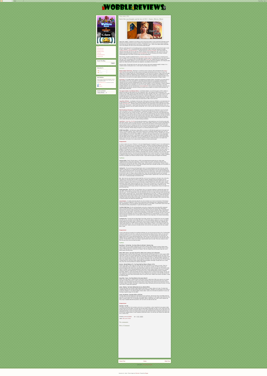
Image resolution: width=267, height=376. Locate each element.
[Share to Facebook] (141, 316)
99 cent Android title (143, 53)
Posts (100, 70)
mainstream (149, 50)
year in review (128, 318)
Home (144, 361)
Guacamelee (122, 79)
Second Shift (148, 59)
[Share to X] (139, 316)
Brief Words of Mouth (100, 51)
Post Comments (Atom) (147, 364)
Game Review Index (100, 48)
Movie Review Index (100, 49)
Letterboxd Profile (100, 56)
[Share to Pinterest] (142, 316)
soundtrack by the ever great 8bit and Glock (128, 50)
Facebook (100, 86)
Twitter (100, 84)
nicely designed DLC (144, 85)
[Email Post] (135, 316)
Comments (100, 72)
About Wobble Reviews (101, 54)
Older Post (167, 361)
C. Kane (129, 49)
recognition (154, 50)
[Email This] (137, 316)
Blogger (146, 373)
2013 (124, 318)
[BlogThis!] (138, 316)
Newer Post (122, 361)
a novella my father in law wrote (145, 56)
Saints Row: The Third (130, 121)
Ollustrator (137, 373)
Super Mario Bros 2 (126, 103)
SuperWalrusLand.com (102, 82)
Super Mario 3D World (124, 101)
